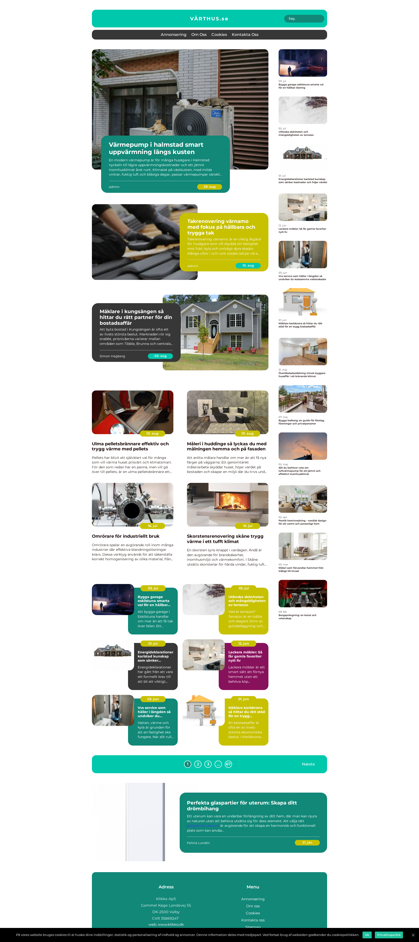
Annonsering (173, 34)
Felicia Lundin (198, 843)
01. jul (153, 643)
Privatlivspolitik (389, 935)
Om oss (199, 34)
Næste (308, 764)
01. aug (152, 433)
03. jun (153, 699)
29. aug (210, 186)
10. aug (248, 265)
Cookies (219, 34)
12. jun (243, 643)
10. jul (247, 526)
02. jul (244, 588)
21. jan (307, 842)
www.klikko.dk (171, 924)
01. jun (243, 699)
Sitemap (253, 927)
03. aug (160, 356)
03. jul (153, 588)
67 (228, 764)
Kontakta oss (245, 34)
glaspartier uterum (203, 825)
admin (114, 187)
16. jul (152, 526)
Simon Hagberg (112, 356)
